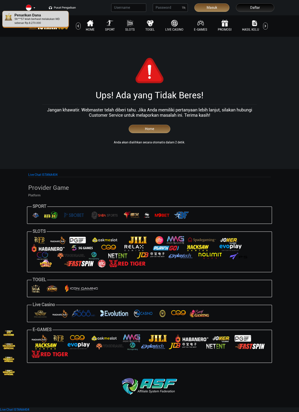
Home (149, 129)
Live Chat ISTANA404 (43, 174)
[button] (30, 8)
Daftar (255, 7)
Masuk (212, 7)
